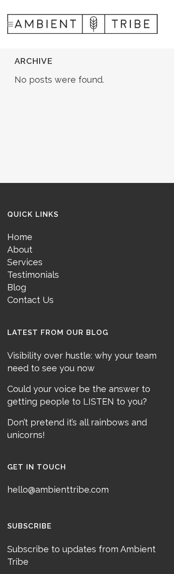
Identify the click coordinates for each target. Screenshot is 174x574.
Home (19, 237)
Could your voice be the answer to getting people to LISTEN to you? (78, 395)
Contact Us (30, 300)
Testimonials (33, 275)
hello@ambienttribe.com (58, 489)
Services (25, 262)
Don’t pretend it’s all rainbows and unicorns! (77, 428)
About (19, 249)
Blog (16, 287)
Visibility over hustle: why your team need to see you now (82, 361)
